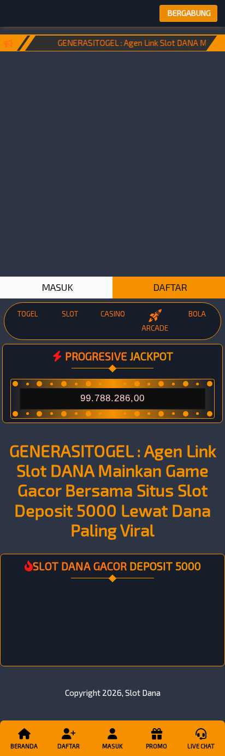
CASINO (112, 313)
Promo (156, 745)
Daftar (68, 745)
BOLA (197, 313)
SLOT (70, 313)
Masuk (112, 745)
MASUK (56, 287)
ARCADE (154, 328)
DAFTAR (169, 287)
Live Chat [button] (201, 745)
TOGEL (27, 313)
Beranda (24, 745)
